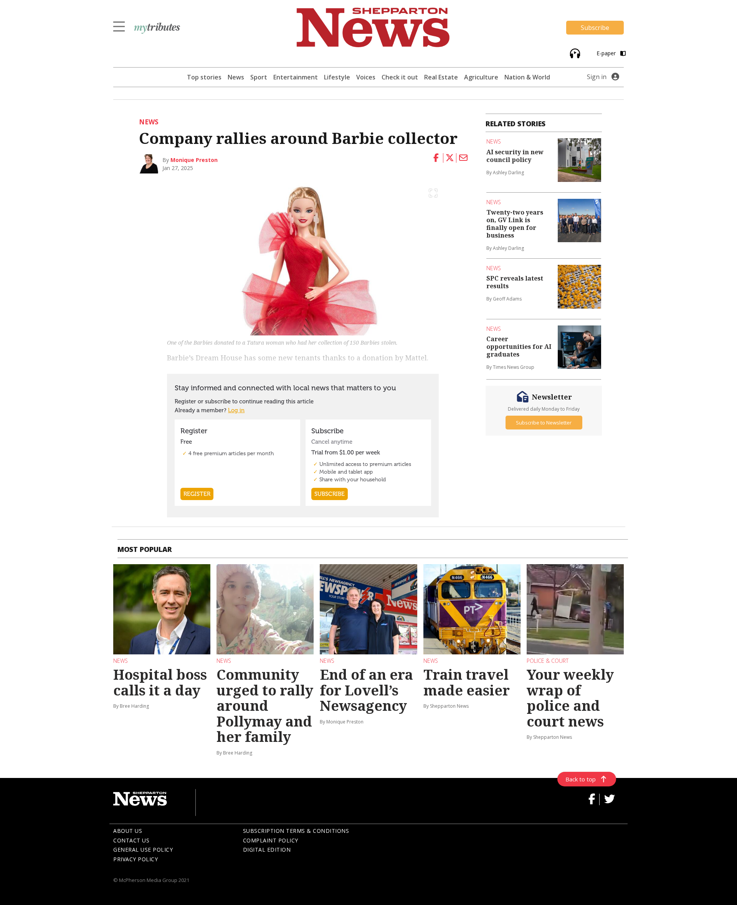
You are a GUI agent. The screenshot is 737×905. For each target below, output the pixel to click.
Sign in (596, 77)
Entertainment (295, 77)
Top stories (204, 77)
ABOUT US (127, 830)
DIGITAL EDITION (267, 849)
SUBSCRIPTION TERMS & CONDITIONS (296, 830)
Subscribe (595, 27)
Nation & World (527, 77)
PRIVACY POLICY (135, 859)
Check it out (400, 77)
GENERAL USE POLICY (143, 849)
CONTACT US (131, 840)
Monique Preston (194, 159)
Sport (258, 77)
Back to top (580, 779)
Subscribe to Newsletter (544, 422)
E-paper (607, 53)
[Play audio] (574, 52)
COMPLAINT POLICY (270, 840)
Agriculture (481, 77)
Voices (365, 77)
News (236, 77)
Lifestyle (337, 77)
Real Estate (441, 77)
